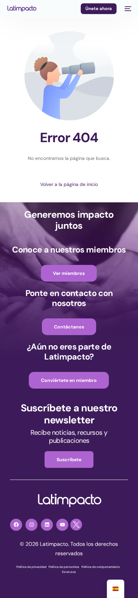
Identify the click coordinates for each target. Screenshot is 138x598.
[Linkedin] (47, 525)
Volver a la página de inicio (69, 184)
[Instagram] (31, 525)
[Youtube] (62, 525)
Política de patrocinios (64, 567)
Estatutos (69, 572)
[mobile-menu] (127, 9)
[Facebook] (16, 525)
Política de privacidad (31, 567)
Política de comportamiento (100, 567)
